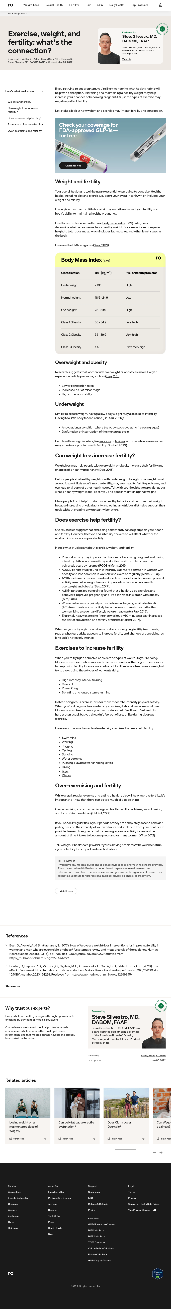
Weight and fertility (19, 101)
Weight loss (19, 13)
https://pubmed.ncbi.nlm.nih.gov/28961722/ (39, 958)
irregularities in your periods (90, 823)
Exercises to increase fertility (25, 124)
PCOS (103, 565)
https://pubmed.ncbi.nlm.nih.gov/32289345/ (102, 974)
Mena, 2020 (150, 574)
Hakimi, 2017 (130, 620)
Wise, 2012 (147, 835)
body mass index (113, 223)
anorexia (105, 441)
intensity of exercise (115, 534)
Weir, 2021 (101, 245)
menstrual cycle (118, 431)
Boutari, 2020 (113, 418)
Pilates (66, 775)
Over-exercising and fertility (24, 130)
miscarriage (92, 390)
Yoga (65, 771)
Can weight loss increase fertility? (23, 109)
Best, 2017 (101, 586)
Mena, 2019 (117, 565)
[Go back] (154, 1152)
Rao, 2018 (139, 611)
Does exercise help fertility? (24, 118)
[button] (25, 91)
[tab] (31, 5)
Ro (9, 13)
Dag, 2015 (112, 376)
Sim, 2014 (69, 599)
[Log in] (160, 5)
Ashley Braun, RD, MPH (153, 1055)
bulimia (120, 441)
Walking (67, 742)
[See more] (161, 1152)
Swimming (69, 738)
